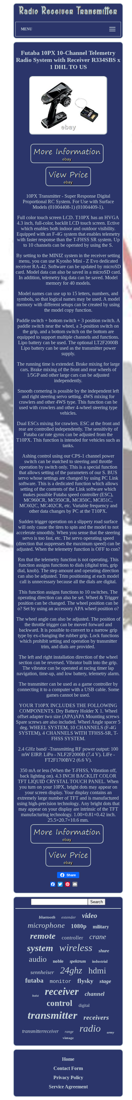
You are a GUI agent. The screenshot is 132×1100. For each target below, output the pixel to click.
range (69, 1032)
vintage (68, 1038)
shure (104, 950)
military (101, 926)
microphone (46, 925)
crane (97, 937)
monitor (60, 981)
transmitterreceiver (40, 1031)
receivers (96, 1017)
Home (68, 1059)
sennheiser (42, 972)
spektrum (78, 961)
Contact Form (68, 1068)
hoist (35, 995)
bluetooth (47, 917)
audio (38, 959)
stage (105, 981)
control (59, 1003)
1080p (79, 926)
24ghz (71, 970)
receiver (62, 991)
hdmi (97, 970)
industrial (99, 961)
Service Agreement (68, 1086)
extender (68, 917)
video (89, 915)
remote (43, 936)
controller (72, 938)
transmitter (52, 1015)
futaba (34, 980)
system (40, 947)
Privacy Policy (68, 1077)
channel (94, 994)
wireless (75, 947)
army (110, 1032)
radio (90, 1028)
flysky (85, 980)
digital (84, 1005)
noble (58, 961)
